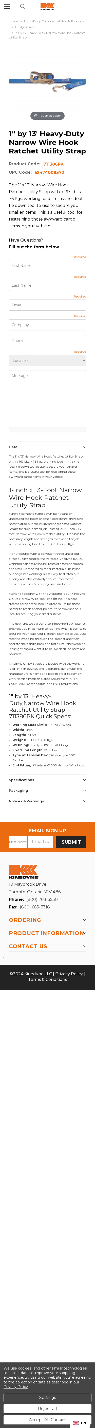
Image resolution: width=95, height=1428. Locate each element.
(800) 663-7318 (35, 907)
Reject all (47, 1408)
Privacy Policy (69, 973)
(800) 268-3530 (42, 899)
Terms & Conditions (47, 979)
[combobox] (80, 1423)
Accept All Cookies (47, 1419)
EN (83, 1423)
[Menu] (7, 6)
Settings (47, 1397)
